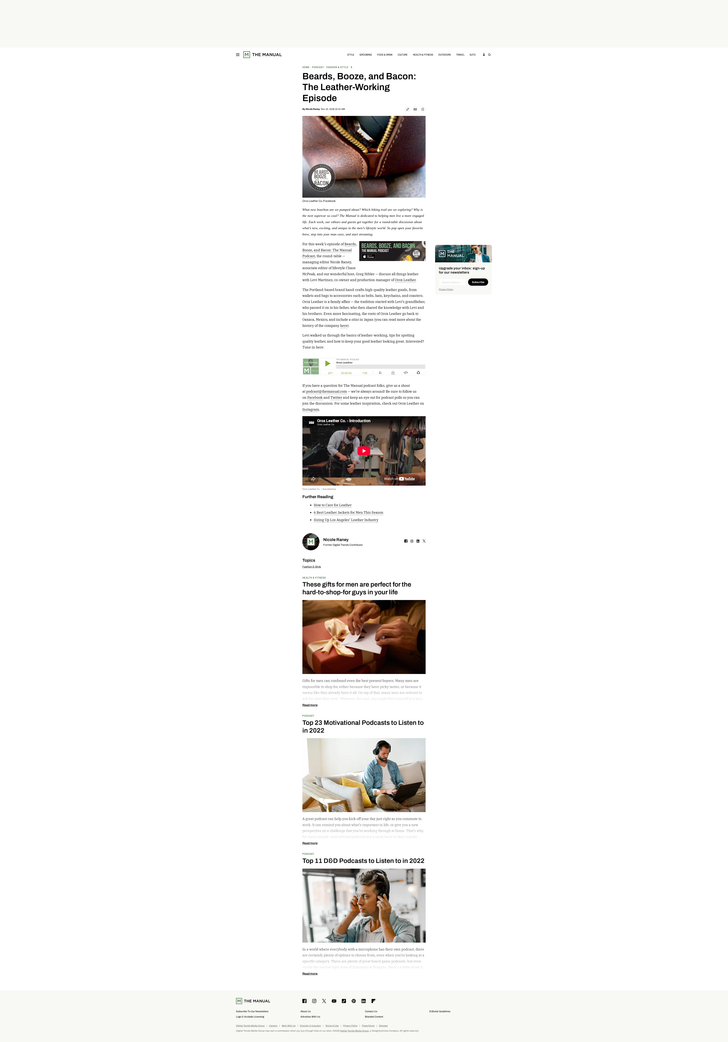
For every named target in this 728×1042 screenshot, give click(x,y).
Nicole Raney (313, 109)
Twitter (336, 397)
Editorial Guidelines (439, 1011)
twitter (424, 541)
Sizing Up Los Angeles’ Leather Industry (346, 520)
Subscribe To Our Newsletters (252, 1011)
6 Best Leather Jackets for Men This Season (348, 512)
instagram (411, 541)
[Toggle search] (489, 54)
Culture (403, 54)
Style (350, 54)
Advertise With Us (310, 1016)
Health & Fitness (423, 54)
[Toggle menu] (237, 54)
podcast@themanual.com (326, 391)
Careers (273, 1025)
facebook (405, 541)
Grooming (365, 54)
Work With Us (289, 1025)
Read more (310, 705)
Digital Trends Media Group (250, 1025)
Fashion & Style (311, 567)
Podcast (308, 715)
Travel (460, 54)
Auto (473, 54)
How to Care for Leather (333, 505)
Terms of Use (332, 1025)
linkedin (418, 541)
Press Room (368, 1025)
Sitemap (383, 1025)
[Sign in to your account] (484, 54)
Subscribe (478, 282)
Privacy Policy (446, 289)
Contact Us (371, 1011)
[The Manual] (262, 54)
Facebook (315, 397)
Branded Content (374, 1016)
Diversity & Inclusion (310, 1025)
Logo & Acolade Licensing (250, 1016)
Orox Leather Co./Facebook (319, 201)
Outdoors (444, 54)
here (344, 325)
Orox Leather (405, 280)
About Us (305, 1011)
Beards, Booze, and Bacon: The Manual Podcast (329, 250)
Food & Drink (385, 54)
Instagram (310, 409)
